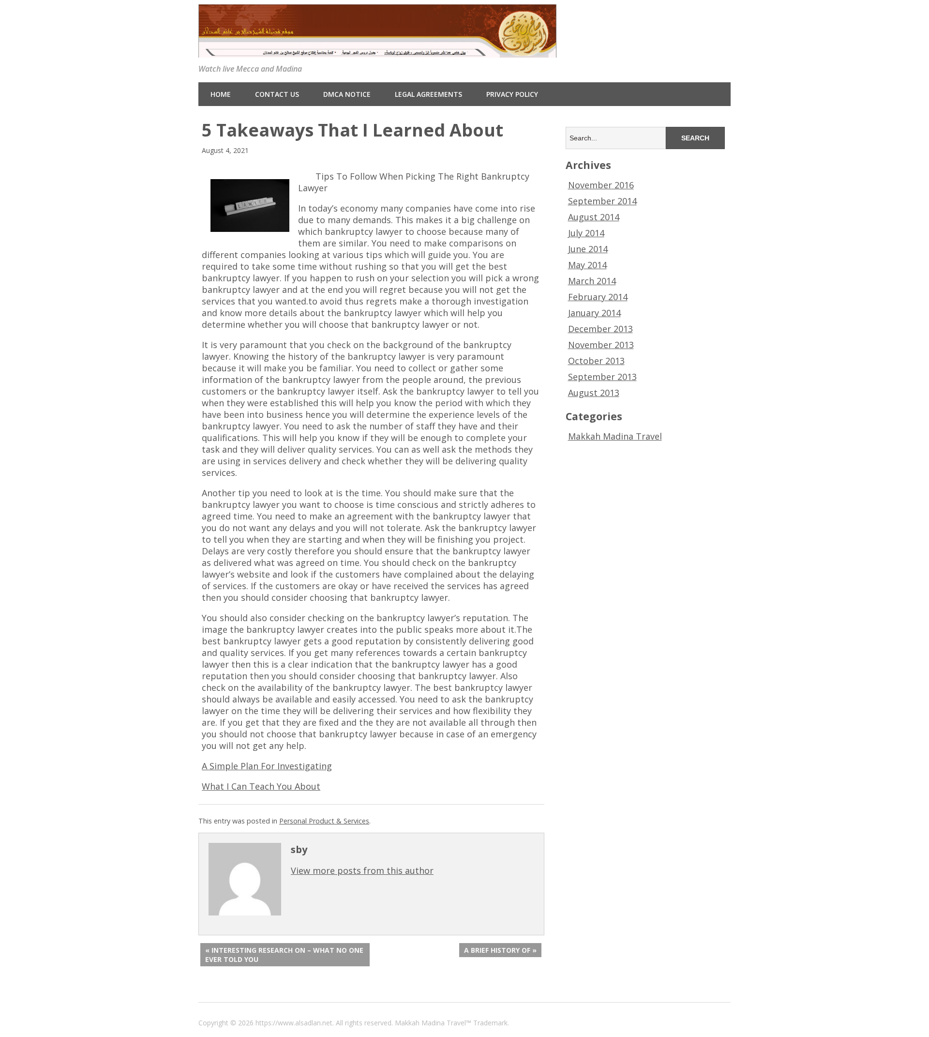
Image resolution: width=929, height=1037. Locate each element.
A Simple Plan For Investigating (267, 766)
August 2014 (593, 217)
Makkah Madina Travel (615, 436)
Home (220, 94)
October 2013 (596, 360)
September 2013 (602, 376)
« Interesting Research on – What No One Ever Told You (284, 955)
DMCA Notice (347, 94)
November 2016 (601, 185)
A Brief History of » (500, 950)
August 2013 (593, 392)
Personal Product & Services (324, 820)
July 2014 (586, 233)
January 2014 (594, 313)
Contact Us (277, 94)
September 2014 (602, 201)
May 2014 (587, 265)
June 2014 (588, 249)
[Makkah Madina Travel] (377, 50)
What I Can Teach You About (261, 786)
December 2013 (600, 329)
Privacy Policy (512, 94)
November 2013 (601, 345)
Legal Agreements (428, 94)
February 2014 (598, 297)
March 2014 (592, 281)
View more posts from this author (362, 870)
